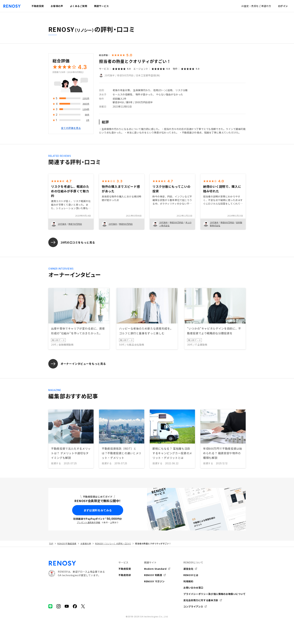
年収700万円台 (75, 223)
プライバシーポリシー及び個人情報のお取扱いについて (214, 594)
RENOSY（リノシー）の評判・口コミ (113, 543)
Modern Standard (155, 568)
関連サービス (101, 6)
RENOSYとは (190, 575)
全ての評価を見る (71, 128)
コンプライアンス (193, 606)
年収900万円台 (126, 223)
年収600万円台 (227, 222)
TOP (51, 543)
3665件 (86, 103)
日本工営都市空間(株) (148, 75)
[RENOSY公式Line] (50, 606)
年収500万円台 (125, 75)
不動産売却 (124, 575)
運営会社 (188, 568)
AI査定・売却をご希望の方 (256, 6)
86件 (87, 114)
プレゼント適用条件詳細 (88, 522)
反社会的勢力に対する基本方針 (200, 600)
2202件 (86, 98)
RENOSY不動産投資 (66, 543)
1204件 (86, 109)
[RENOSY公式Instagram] (58, 606)
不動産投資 (124, 568)
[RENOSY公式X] (83, 606)
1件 (87, 120)
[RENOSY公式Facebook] (75, 606)
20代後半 (109, 75)
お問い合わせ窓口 (193, 587)
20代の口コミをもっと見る (78, 242)
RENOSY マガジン (154, 581)
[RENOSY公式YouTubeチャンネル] (67, 606)
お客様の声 (85, 543)
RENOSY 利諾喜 (153, 575)
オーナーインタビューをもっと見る (83, 364)
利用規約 (188, 581)
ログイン (283, 6)
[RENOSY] (76, 563)
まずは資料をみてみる (98, 510)
